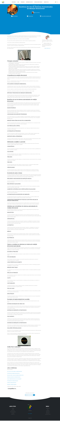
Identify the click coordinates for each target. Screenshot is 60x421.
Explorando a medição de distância (11, 384)
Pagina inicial (34, 5)
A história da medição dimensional (11, 382)
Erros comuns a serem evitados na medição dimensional (14, 371)
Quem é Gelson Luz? (47, 48)
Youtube (13, 409)
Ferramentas (47, 410)
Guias (47, 409)
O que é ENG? (30, 413)
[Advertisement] (30, 23)
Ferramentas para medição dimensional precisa (13, 373)
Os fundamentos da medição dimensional (12, 380)
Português (30, 404)
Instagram (13, 408)
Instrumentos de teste (47, 414)
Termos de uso (13, 410)
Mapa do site (12, 414)
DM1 (38, 5)
